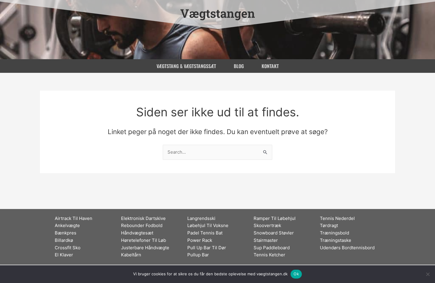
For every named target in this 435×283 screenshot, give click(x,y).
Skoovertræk (267, 225)
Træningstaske (335, 240)
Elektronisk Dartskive (143, 218)
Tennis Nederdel (337, 218)
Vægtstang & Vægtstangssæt (186, 66)
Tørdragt (329, 225)
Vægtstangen (217, 13)
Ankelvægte (67, 225)
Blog (239, 66)
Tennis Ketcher (269, 255)
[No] (428, 274)
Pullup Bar (198, 255)
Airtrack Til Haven (73, 218)
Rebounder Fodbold (141, 225)
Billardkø (64, 240)
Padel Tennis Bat (205, 233)
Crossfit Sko (67, 247)
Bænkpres (65, 233)
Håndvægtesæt (137, 233)
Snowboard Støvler (274, 233)
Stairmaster (266, 240)
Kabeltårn (131, 255)
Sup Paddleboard (272, 247)
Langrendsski (201, 218)
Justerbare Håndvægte (145, 247)
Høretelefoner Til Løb (143, 240)
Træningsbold (334, 233)
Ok (296, 273)
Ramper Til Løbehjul (275, 218)
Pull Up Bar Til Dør (206, 247)
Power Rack (199, 240)
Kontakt (270, 66)
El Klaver (64, 255)
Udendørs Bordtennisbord (347, 247)
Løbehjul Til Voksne (207, 225)
